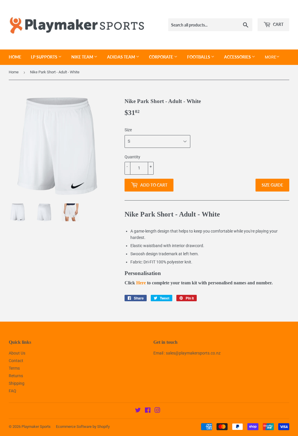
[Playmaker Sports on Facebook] (148, 411)
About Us (17, 353)
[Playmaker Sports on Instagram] (157, 411)
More (270, 57)
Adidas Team (121, 56)
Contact (16, 360)
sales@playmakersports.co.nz (193, 353)
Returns (16, 375)
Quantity (132, 157)
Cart (277, 24)
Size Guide (272, 184)
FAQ (12, 391)
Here (141, 282)
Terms (14, 368)
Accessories (238, 56)
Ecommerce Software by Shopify (83, 426)
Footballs (199, 56)
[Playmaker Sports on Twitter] (138, 411)
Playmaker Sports (36, 426)
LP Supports (44, 56)
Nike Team (82, 56)
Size (128, 129)
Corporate (161, 56)
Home (15, 56)
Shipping (16, 383)
